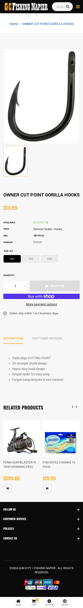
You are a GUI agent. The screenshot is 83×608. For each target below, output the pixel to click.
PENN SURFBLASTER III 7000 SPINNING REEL (19, 465)
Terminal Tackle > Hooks (47, 229)
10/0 (49, 258)
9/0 (31, 258)
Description (13, 338)
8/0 (12, 258)
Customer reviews (47, 338)
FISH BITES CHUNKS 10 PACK (59, 465)
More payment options (41, 304)
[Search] (68, 6)
